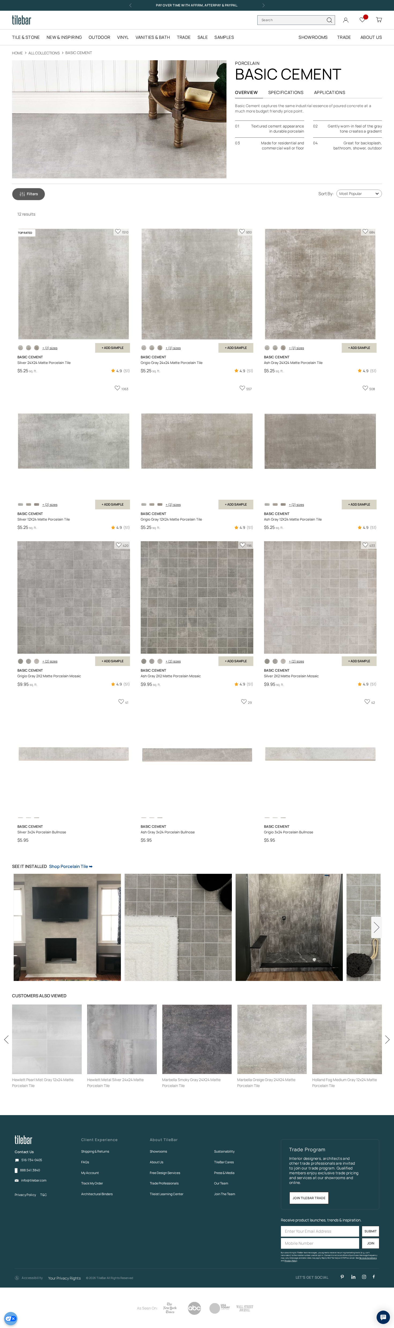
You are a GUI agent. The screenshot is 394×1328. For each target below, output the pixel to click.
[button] (29, 1278)
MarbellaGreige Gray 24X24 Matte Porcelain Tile (266, 1082)
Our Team (221, 1183)
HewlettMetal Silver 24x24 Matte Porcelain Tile (115, 1082)
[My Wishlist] (362, 19)
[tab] (28, 194)
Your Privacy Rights (64, 1278)
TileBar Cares (224, 1162)
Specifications (286, 92)
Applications (329, 92)
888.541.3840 (30, 1170)
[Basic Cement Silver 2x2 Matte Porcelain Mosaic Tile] (36, 661)
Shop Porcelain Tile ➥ (70, 866)
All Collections (44, 52)
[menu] (126, 37)
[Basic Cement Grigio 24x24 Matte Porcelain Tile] (28, 347)
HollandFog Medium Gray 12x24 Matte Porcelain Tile (344, 1082)
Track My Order (92, 1183)
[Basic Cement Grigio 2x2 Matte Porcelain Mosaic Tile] (28, 661)
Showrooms (158, 1151)
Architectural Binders (97, 1194)
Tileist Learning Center (166, 1194)
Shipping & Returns (95, 1151)
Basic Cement (78, 52)
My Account (90, 1173)
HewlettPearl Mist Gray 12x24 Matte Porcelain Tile (42, 1082)
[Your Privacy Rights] (10, 1318)
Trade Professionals (164, 1183)
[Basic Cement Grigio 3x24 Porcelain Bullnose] (28, 817)
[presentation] (8, 1055)
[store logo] (21, 20)
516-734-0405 (31, 1160)
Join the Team (224, 1194)
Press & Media (224, 1173)
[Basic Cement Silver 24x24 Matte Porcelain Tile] (20, 347)
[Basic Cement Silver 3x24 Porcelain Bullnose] (20, 817)
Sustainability (224, 1151)
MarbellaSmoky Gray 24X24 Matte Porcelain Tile (191, 1082)
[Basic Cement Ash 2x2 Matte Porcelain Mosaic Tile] (20, 661)
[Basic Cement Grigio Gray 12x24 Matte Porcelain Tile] (28, 504)
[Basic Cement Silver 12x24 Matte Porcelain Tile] (20, 504)
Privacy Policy (25, 1194)
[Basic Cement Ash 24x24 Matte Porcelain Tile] (36, 347)
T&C (43, 1194)
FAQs (85, 1162)
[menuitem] (28, 37)
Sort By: (326, 194)
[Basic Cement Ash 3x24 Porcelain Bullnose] (36, 817)
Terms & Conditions (368, 1258)
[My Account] (345, 18)
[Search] (329, 20)
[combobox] (296, 20)
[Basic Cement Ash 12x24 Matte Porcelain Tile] (36, 504)
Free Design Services (165, 1173)
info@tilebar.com (33, 1180)
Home (18, 52)
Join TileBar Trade (309, 1198)
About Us (156, 1162)
